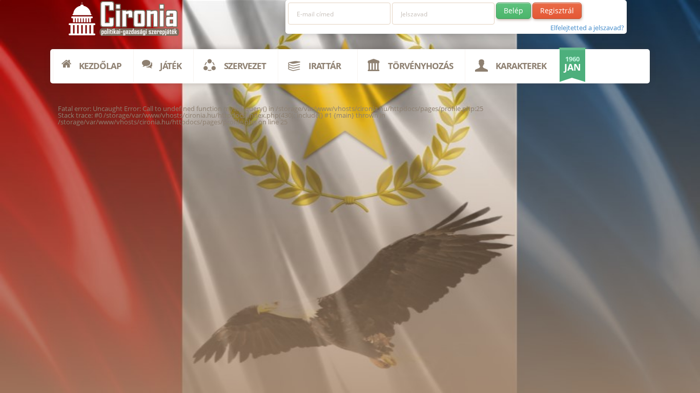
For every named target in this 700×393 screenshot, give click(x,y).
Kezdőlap (100, 66)
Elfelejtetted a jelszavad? (587, 28)
